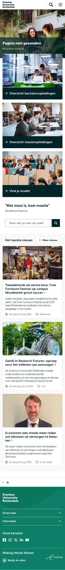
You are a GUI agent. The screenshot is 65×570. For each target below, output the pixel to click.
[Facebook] (4, 540)
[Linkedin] (21, 540)
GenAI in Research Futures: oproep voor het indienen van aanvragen (31, 362)
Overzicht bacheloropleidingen (32, 93)
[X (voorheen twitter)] (16, 540)
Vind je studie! (19, 191)
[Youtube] (27, 540)
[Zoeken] (56, 223)
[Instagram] (10, 540)
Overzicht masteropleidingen (30, 142)
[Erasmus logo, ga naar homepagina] (54, 557)
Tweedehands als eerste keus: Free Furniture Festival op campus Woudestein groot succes (30, 288)
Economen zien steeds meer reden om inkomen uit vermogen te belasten (31, 436)
